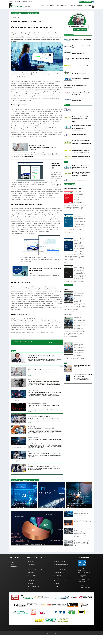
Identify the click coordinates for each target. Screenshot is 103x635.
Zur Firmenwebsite (54, 343)
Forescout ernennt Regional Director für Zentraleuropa (43, 381)
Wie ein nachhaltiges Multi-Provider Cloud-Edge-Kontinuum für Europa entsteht (81, 534)
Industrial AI (31, 572)
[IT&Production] (26, 597)
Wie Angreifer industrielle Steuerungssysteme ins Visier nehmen (43, 406)
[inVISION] (85, 597)
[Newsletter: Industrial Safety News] (39, 619)
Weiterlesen (30, 362)
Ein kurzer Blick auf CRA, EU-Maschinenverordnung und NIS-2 (45, 440)
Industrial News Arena (58, 572)
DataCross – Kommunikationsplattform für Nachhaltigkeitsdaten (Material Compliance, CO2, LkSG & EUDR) (81, 174)
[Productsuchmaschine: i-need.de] (63, 619)
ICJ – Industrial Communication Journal (37, 569)
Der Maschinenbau (58, 567)
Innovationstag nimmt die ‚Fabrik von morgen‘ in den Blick (81, 543)
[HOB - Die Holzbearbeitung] (71, 612)
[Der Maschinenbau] (56, 604)
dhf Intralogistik (57, 575)
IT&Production (31, 564)
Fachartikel (16, 13)
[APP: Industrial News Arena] (33, 612)
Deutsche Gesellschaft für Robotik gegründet (41, 428)
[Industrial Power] (38, 597)
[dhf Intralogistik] (46, 612)
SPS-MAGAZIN (31, 561)
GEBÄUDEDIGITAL (32, 575)
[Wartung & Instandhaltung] (20, 612)
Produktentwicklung (30, 13)
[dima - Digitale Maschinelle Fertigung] (59, 612)
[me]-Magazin (56, 583)
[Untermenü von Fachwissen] (53, 5)
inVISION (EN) (31, 580)
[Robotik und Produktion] (73, 604)
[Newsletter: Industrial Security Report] (51, 619)
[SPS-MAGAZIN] (15, 597)
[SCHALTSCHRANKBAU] (36, 604)
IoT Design (30, 583)
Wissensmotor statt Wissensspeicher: (80, 65)
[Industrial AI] (63, 597)
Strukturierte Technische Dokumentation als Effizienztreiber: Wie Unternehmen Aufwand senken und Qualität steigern (81, 150)
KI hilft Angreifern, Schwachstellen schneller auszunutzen (44, 392)
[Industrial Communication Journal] (50, 597)
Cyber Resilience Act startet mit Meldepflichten (82, 366)
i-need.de (55, 586)
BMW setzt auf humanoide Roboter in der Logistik (42, 466)
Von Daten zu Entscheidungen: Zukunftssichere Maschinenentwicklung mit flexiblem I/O (81, 92)
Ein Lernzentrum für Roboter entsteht (39, 417)
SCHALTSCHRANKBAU (33, 586)
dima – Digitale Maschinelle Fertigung (62, 578)
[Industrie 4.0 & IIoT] (84, 604)
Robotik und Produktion (59, 561)
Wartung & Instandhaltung (60, 569)
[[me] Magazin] (84, 612)
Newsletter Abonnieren (85, 1)
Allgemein (20, 341)
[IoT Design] (20, 604)
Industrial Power (32, 567)
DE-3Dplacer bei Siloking (77, 110)
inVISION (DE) (31, 578)
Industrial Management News (60, 564)
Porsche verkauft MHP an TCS (82, 522)
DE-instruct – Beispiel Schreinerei (79, 180)
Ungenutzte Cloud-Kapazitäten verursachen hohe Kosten (44, 453)
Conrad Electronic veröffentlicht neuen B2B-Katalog (83, 375)
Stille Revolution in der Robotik (79, 85)
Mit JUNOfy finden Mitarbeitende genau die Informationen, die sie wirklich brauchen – (81, 167)
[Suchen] (93, 7)
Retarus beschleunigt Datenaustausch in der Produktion (44, 370)
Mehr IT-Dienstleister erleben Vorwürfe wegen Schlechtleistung (41, 356)
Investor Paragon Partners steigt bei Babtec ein (81, 514)
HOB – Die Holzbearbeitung (60, 580)
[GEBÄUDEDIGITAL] (74, 597)
